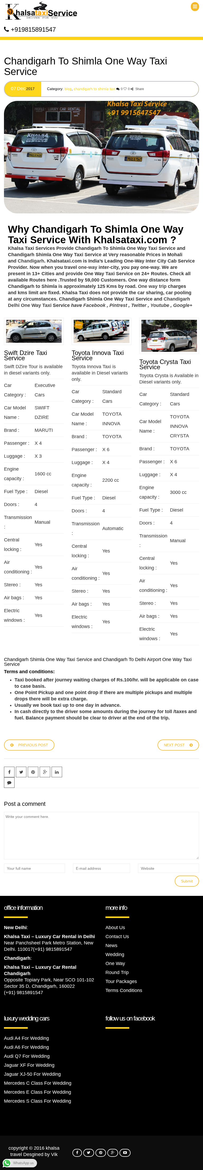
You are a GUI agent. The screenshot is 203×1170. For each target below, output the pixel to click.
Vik (54, 1154)
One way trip (152, 286)
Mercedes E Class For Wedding (37, 1092)
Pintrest (118, 305)
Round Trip (117, 972)
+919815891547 (33, 29)
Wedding (114, 954)
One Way (115, 963)
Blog (68, 89)
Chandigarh (31, 261)
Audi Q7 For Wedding (27, 1056)
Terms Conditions (123, 990)
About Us (115, 927)
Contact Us (117, 936)
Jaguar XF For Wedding (29, 1065)
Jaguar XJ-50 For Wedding (32, 1074)
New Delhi (15, 927)
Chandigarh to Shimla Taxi (95, 89)
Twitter (138, 305)
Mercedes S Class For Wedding (37, 1101)
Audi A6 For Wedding (26, 1047)
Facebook (94, 305)
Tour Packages (121, 981)
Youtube (159, 305)
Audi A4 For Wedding (26, 1038)
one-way (87, 267)
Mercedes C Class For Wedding (37, 1083)
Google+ (182, 305)
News (111, 945)
